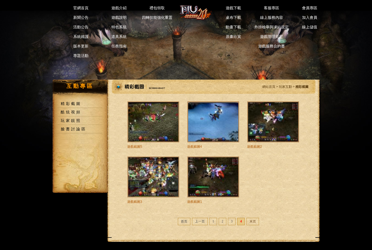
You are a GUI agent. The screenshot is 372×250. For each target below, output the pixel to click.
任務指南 (119, 46)
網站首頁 (268, 87)
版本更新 (81, 46)
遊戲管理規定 (271, 36)
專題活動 (81, 55)
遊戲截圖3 (134, 202)
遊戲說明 (119, 17)
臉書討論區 (74, 129)
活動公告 (81, 27)
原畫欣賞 (233, 36)
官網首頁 (81, 8)
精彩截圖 (71, 103)
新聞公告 (81, 17)
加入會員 (309, 17)
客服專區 (271, 8)
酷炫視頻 (71, 112)
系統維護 (81, 36)
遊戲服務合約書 (271, 46)
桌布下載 (233, 17)
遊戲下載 (233, 8)
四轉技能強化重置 (157, 17)
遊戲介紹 (119, 8)
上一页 (200, 221)
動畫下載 (233, 27)
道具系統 (119, 36)
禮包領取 (157, 8)
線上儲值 (309, 27)
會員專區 (309, 8)
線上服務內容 (271, 17)
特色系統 (119, 27)
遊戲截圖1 (194, 202)
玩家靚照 (71, 120)
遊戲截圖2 (254, 147)
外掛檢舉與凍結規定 (271, 27)
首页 (184, 221)
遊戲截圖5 (134, 147)
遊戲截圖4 (194, 147)
